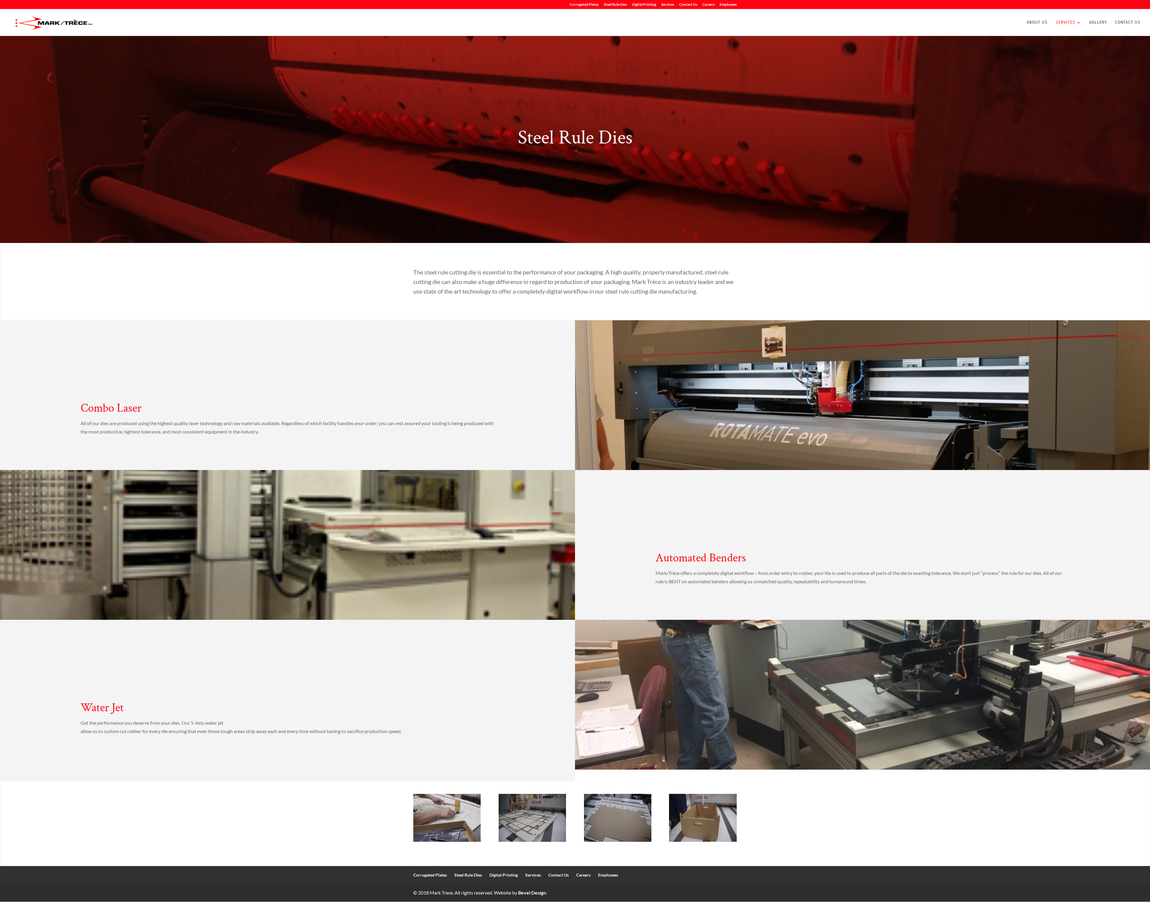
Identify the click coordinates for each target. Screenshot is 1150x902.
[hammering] (447, 840)
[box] (702, 840)
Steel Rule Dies (615, 5)
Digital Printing (644, 5)
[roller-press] (532, 840)
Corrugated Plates (584, 5)
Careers (708, 5)
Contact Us (688, 5)
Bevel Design (532, 892)
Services (667, 5)
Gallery (1098, 22)
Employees (728, 5)
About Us (1037, 22)
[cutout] (617, 840)
